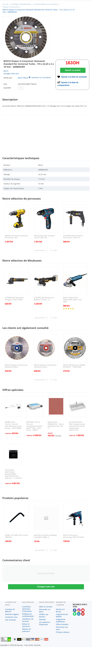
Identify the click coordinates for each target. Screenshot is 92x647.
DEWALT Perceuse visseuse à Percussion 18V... (16, 237)
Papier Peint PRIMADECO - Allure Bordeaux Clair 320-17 (56, 425)
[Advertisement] (46, 133)
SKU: (5, 84)
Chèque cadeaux (62, 632)
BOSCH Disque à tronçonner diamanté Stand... (16, 366)
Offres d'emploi (62, 624)
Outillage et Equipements (21, 4)
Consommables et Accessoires (46, 4)
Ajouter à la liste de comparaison (68, 83)
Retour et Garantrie (26, 625)
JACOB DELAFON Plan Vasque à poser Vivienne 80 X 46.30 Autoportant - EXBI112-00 (77, 426)
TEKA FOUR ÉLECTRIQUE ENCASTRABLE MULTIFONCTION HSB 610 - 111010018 (13, 474)
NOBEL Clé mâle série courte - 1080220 (17, 536)
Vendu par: (8, 78)
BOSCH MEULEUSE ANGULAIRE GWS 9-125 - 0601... (73, 300)
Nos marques (10, 620)
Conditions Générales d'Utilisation (27, 608)
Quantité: (7, 88)
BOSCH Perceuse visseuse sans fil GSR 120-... (44, 237)
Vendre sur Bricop (60, 610)
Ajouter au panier (73, 70)
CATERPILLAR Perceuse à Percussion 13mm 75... (73, 237)
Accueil (5, 4)
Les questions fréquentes (44, 623)
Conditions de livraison (27, 620)
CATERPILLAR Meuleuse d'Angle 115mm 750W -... (15, 299)
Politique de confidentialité (28, 615)
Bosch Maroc (23, 78)
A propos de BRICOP (10, 610)
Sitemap (42, 619)
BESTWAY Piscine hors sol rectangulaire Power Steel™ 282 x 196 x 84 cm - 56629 (34, 426)
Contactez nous (11, 617)
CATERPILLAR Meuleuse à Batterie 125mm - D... (44, 299)
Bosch (6, 71)
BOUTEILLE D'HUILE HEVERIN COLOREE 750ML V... (45, 536)
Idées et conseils (45, 606)
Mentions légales (12, 614)
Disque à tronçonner (11, 7)
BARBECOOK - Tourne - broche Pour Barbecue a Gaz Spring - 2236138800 (13, 425)
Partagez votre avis (11, 73)
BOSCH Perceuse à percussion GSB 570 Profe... (74, 536)
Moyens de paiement (26, 630)
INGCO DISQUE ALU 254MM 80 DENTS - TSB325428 (74, 366)
